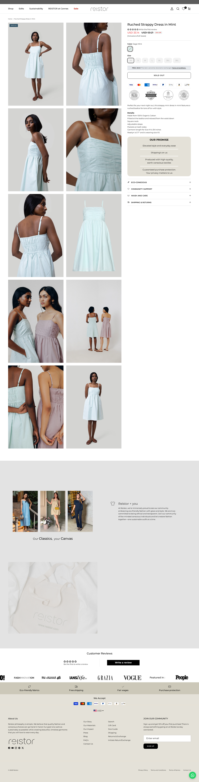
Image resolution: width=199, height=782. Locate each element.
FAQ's (85, 740)
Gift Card (112, 725)
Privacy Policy (143, 770)
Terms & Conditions (179, 68)
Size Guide (113, 729)
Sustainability (36, 8)
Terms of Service (174, 770)
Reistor (15, 770)
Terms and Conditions (158, 770)
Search (111, 722)
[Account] (171, 8)
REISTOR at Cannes (58, 8)
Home (10, 19)
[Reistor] (99, 9)
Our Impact (88, 729)
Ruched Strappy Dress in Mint (24, 19)
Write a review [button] (123, 662)
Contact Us (88, 744)
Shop (10, 8)
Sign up (150, 746)
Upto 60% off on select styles (99, 2)
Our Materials (89, 725)
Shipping (112, 733)
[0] (183, 8)
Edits (21, 8)
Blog (85, 736)
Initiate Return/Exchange (119, 740)
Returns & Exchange (117, 736)
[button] (133, 29)
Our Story (87, 722)
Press (85, 733)
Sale (76, 8)
